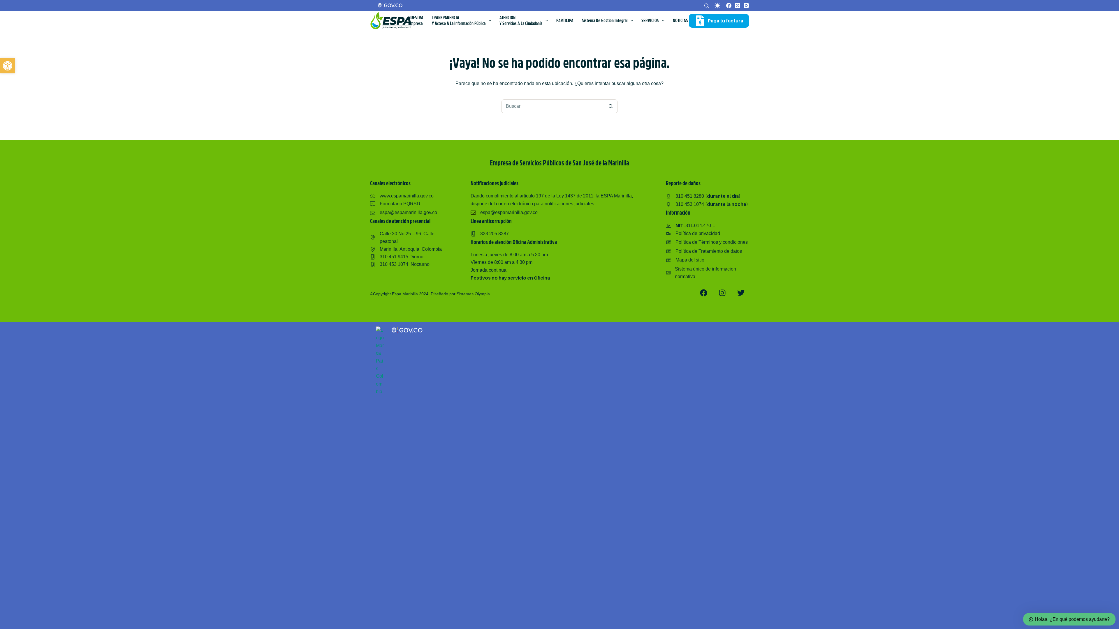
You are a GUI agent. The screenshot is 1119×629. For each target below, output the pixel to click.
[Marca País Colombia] (380, 330)
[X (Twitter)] (737, 5)
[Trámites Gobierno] (390, 5)
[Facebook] (728, 5)
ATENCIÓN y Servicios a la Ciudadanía (520, 21)
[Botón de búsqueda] (611, 106)
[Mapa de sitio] (685, 260)
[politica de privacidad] (693, 233)
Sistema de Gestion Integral (604, 20)
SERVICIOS (650, 20)
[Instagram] (746, 5)
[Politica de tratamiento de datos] (704, 251)
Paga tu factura (725, 21)
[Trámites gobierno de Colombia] (407, 330)
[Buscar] (706, 5)
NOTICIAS (680, 20)
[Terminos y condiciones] (707, 242)
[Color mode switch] (717, 5)
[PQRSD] (395, 204)
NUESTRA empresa (415, 21)
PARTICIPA (564, 20)
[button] (7, 65)
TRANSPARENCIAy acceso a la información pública (458, 21)
